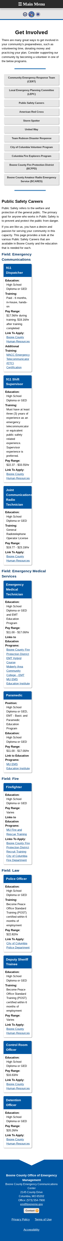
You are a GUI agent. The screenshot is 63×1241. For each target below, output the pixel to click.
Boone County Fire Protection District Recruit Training (18, 847)
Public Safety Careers (31, 102)
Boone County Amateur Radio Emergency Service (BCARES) (31, 179)
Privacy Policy (21, 1219)
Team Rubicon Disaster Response (31, 138)
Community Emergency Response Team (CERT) (31, 79)
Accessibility (31, 1229)
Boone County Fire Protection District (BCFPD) (31, 166)
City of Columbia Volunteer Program (31, 147)
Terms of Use (43, 1219)
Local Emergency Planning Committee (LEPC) (31, 92)
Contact (32, 1210)
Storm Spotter (31, 120)
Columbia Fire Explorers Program (31, 156)
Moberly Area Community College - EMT (15, 671)
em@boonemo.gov (31, 1204)
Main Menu (31, 4)
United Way (31, 129)
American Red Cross (31, 111)
